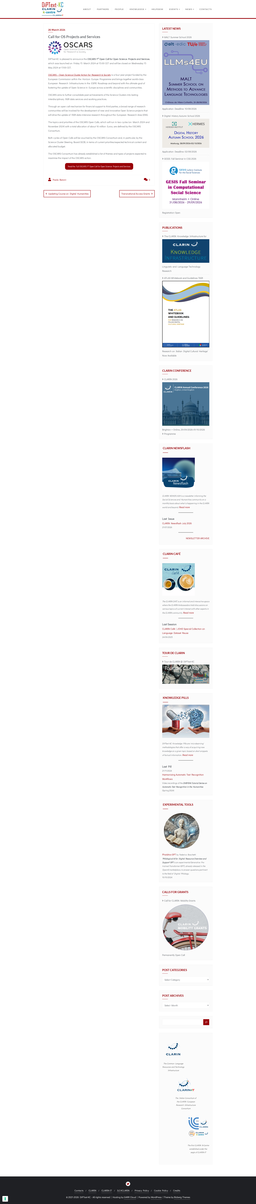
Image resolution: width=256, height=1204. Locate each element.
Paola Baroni (59, 179)
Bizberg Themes (182, 1197)
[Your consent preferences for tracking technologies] (5, 1199)
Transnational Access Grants (135, 193)
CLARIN (92, 1190)
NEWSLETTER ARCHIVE (197, 538)
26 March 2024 (56, 29)
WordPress (156, 1197)
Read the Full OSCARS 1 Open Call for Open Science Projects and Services (99, 166)
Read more (184, 507)
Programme (170, 433)
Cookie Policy (161, 1190)
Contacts (79, 1190)
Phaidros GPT (169, 854)
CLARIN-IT (106, 1190)
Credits (176, 1190)
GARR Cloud (130, 1197)
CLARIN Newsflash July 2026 (177, 523)
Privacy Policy (142, 1190)
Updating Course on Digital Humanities (68, 193)
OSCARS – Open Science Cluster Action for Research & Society (79, 74)
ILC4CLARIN (123, 1190)
